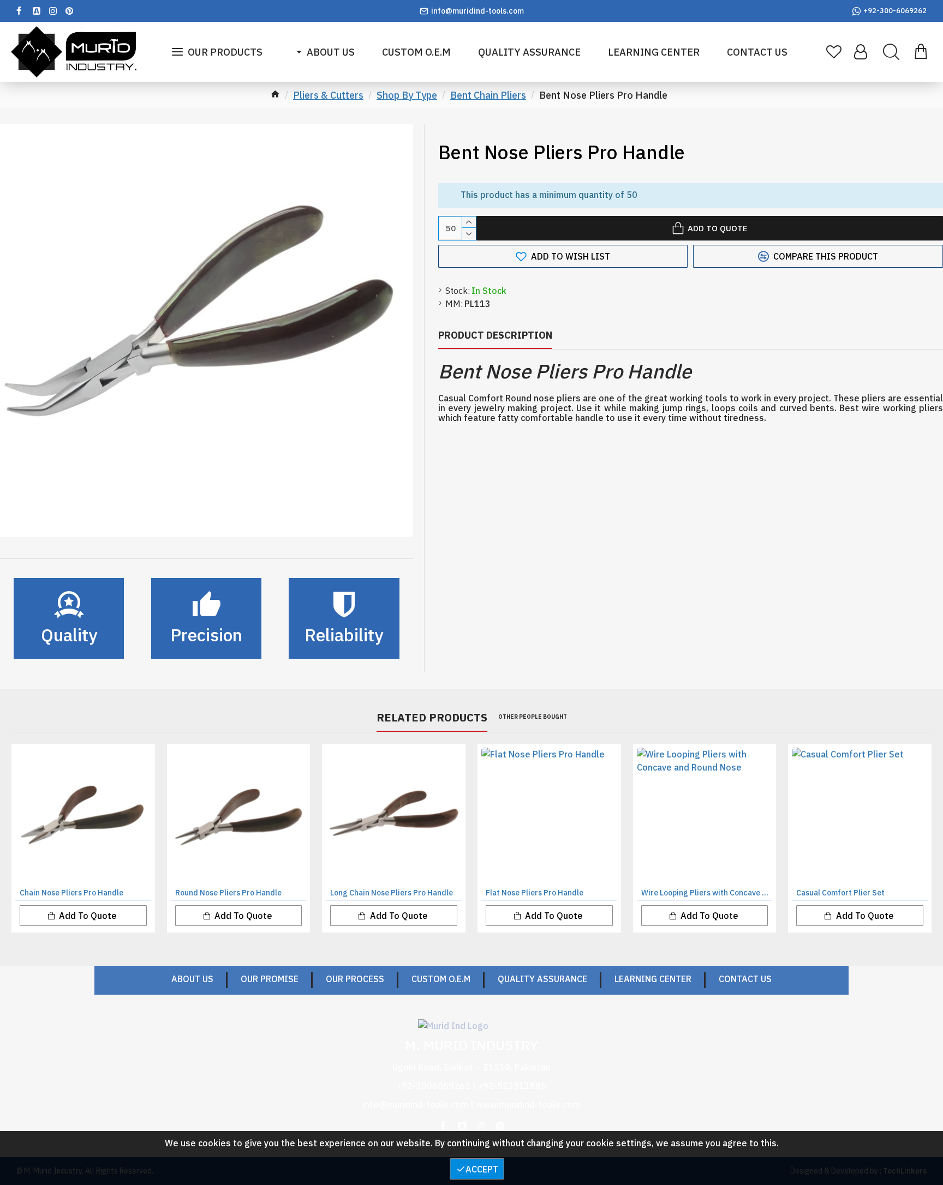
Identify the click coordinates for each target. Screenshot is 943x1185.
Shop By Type (407, 95)
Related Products (432, 718)
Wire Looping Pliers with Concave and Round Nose (707, 893)
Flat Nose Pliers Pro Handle (534, 893)
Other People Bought (532, 716)
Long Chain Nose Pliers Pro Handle (391, 893)
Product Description (495, 335)
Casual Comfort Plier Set (840, 893)
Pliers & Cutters (328, 95)
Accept (481, 1169)
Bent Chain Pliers (488, 95)
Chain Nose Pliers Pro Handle (71, 893)
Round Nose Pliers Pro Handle (228, 893)
